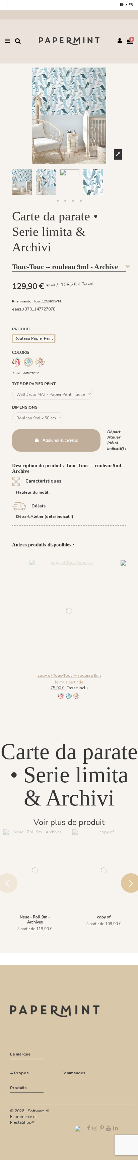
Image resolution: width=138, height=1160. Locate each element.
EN (122, 4)
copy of (104, 917)
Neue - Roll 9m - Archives (35, 919)
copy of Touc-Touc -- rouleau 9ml (69, 675)
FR (131, 4)
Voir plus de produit (69, 822)
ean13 (18, 309)
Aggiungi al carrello (60, 440)
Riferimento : (22, 301)
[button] (57, 201)
